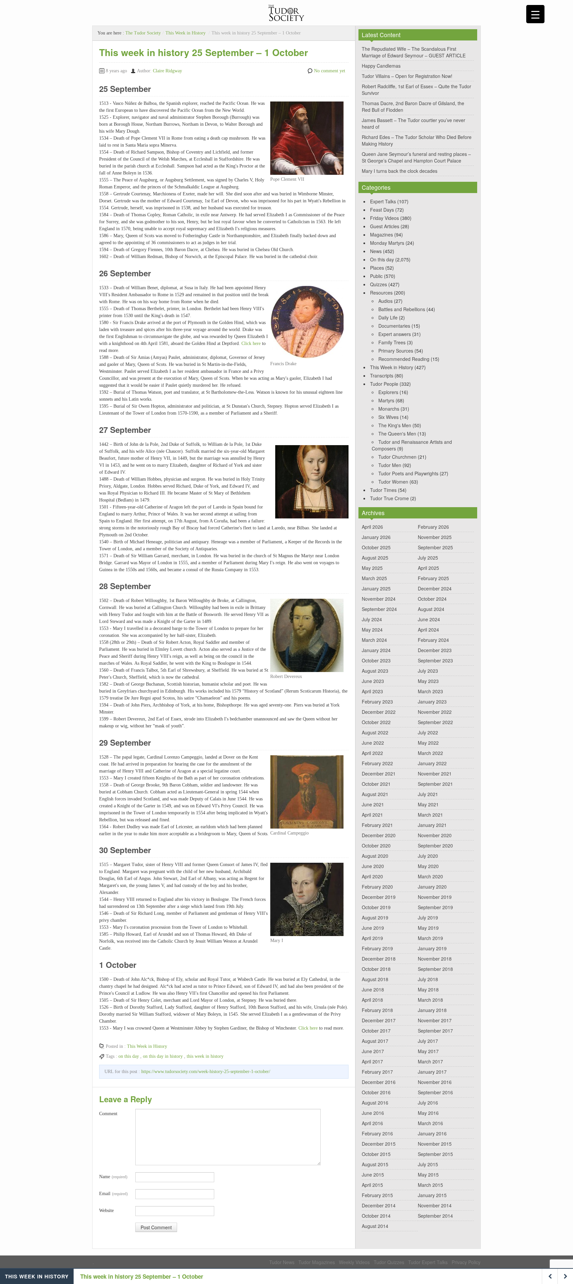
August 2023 (375, 670)
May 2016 (428, 1113)
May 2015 (428, 1174)
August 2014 (375, 1226)
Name (113, 1176)
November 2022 (435, 712)
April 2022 (372, 753)
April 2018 (372, 999)
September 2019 (435, 907)
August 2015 (375, 1164)
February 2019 (377, 948)
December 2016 (379, 1082)
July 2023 (428, 670)
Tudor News (281, 1262)
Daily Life (388, 317)
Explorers (388, 392)
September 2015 (435, 1154)
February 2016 (377, 1133)
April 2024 (428, 629)
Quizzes (378, 284)
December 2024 (435, 588)
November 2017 (435, 1020)
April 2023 (372, 691)
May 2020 (428, 866)
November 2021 (435, 773)
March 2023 (430, 691)
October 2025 (376, 547)
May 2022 (428, 742)
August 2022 (375, 732)
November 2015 (435, 1143)
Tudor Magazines (316, 1262)
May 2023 (428, 681)
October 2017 (376, 1030)
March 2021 (430, 814)
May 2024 (372, 629)
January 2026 (376, 537)
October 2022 (376, 722)
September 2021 (435, 783)
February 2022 (377, 763)
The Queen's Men (397, 433)
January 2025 (376, 588)
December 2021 (379, 773)
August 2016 (375, 1102)
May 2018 (428, 989)
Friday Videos (384, 218)
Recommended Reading (403, 359)
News (376, 251)
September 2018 (435, 969)
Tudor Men (389, 465)
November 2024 (379, 598)
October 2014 (376, 1215)
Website (106, 1210)
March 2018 (430, 999)
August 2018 (375, 979)
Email (113, 1193)
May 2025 (372, 568)
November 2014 (435, 1205)
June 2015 (373, 1174)
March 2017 (430, 1061)
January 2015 (432, 1195)
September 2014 (435, 1215)
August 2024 (431, 609)
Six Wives (388, 417)
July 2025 (428, 557)
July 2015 (428, 1164)
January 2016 (432, 1133)
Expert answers (394, 334)
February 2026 (433, 526)
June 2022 (373, 742)
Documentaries (394, 325)
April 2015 (372, 1185)
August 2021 (375, 794)
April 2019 (372, 938)
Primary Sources (395, 350)
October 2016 (376, 1092)
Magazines (381, 234)
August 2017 (375, 1041)
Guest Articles (384, 226)
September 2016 (435, 1092)
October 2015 (376, 1154)
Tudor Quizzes (389, 1262)
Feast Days (382, 209)
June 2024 (429, 619)
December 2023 (435, 650)
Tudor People (384, 383)
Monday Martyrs (387, 242)
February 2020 (377, 886)
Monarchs (388, 408)
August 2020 (375, 855)
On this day (382, 259)
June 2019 (373, 927)
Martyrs (386, 400)
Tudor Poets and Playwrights (408, 473)
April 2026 (372, 526)
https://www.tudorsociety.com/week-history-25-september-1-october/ (205, 1071)
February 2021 (377, 825)
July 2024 (372, 619)
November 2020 (435, 835)
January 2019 (432, 948)
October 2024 (432, 598)
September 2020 (435, 845)
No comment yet (329, 70)
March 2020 (430, 876)
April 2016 (372, 1123)
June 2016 (373, 1113)
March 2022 (430, 753)
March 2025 (374, 578)
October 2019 (376, 907)
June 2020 (373, 866)
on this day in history (163, 1056)
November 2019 (435, 897)
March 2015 (430, 1185)
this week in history (205, 1056)
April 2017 (372, 1061)
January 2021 (432, 825)
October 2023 (376, 660)
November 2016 (435, 1082)
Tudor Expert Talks (428, 1262)
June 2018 (373, 989)
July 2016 (428, 1102)
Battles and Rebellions (401, 309)
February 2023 (377, 701)
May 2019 (428, 927)
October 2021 (376, 783)
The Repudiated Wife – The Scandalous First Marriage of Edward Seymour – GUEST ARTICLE (414, 52)
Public (376, 276)
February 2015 (377, 1195)
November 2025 (435, 537)
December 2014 (379, 1205)
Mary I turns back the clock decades (399, 171)
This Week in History (185, 33)
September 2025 (435, 547)
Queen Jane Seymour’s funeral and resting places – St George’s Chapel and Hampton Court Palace (416, 157)
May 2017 (428, 1051)
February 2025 (433, 578)
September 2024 (379, 609)
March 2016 (430, 1123)
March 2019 (430, 938)
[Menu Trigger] (535, 14)
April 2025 (428, 568)
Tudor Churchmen (397, 456)
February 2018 (377, 1010)
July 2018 (428, 979)
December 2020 (379, 835)
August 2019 (375, 917)
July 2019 (428, 917)
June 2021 (373, 804)
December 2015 (379, 1143)
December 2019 (379, 897)
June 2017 (373, 1051)
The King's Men (394, 425)
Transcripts (381, 375)
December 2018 (379, 958)
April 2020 (372, 876)
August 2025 (375, 557)
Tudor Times (383, 490)
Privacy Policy (466, 1262)
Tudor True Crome (389, 498)
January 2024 (376, 650)
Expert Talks (383, 201)
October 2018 (376, 969)
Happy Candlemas (381, 65)
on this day (128, 1056)
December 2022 (379, 712)
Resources (381, 292)
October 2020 (376, 845)
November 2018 (435, 958)
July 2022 (428, 732)
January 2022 (432, 763)
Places (377, 267)
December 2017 (379, 1020)
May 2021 (428, 804)
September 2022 (435, 722)
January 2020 (432, 886)
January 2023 (432, 701)
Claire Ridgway (167, 70)
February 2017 (377, 1071)
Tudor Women (393, 481)
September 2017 (435, 1030)
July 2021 (428, 794)
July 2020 (428, 855)
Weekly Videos (354, 1262)
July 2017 (428, 1041)
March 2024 (374, 640)
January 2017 (432, 1071)
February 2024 (433, 640)
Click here (251, 343)
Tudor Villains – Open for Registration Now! (407, 76)
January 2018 (432, 1010)
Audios (385, 301)
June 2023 (373, 681)
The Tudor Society (143, 33)
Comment (108, 1113)
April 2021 (372, 814)
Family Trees (392, 342)
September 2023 (435, 660)
